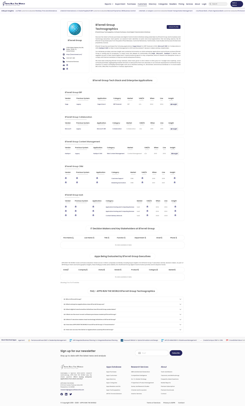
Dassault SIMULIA (123, 340)
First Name (67, 238)
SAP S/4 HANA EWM (165, 340)
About (197, 4)
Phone (173, 238)
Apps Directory (111, 379)
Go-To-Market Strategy (138, 379)
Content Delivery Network (114, 216)
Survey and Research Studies (140, 386)
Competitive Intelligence (139, 375)
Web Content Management (115, 153)
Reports (108, 4)
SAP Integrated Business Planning (78, 340)
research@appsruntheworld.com (72, 390)
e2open (144, 11)
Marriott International (62, 11)
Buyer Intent (120, 4)
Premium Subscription (168, 386)
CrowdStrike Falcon (229, 340)
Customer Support (117, 178)
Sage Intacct (137, 46)
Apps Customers (111, 375)
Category (153, 270)
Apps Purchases (111, 372)
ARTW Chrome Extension (114, 394)
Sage (153, 53)
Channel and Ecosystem (139, 390)
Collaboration (117, 129)
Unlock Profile (173, 27)
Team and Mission (166, 372)
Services (189, 4)
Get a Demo (234, 4)
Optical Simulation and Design (142, 340)
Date (65, 270)
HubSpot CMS (103, 48)
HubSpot (167, 53)
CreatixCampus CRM (204, 340)
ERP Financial (117, 104)
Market (171, 270)
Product (134, 270)
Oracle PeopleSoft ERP (79, 11)
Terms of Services (153, 403)
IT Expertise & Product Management (142, 383)
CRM (215, 340)
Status (101, 270)
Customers (142, 4)
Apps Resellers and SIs (113, 386)
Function (120, 238)
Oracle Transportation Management (174, 11)
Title (106, 238)
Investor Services (136, 394)
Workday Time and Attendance (40, 11)
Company (82, 270)
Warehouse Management (182, 340)
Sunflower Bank (196, 11)
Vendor (117, 270)
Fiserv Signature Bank (210, 11)
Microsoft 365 (162, 46)
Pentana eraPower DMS (33, 340)
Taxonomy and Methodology (170, 375)
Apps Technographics (113, 390)
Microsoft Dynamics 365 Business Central (115, 11)
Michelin (136, 11)
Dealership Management (51, 340)
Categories (163, 4)
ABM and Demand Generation (140, 372)
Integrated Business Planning (101, 340)
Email (158, 238)
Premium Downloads (167, 390)
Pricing (181, 4)
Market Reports (166, 383)
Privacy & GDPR (169, 403)
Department (140, 238)
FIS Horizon (235, 11)
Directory (152, 4)
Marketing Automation (118, 183)
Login (204, 4)
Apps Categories (111, 383)
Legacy (78, 104)
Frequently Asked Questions (169, 379)
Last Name (88, 238)
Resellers (173, 4)
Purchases (131, 4)
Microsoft (159, 53)
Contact (163, 394)
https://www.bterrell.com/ (74, 54)
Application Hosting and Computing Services (120, 207)
